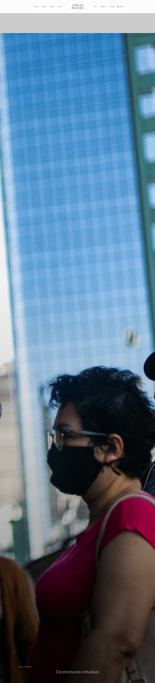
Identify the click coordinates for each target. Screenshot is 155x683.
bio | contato (111, 6)
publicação (103, 6)
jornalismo (52, 6)
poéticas (44, 6)
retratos (59, 6)
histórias (36, 6)
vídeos (95, 6)
